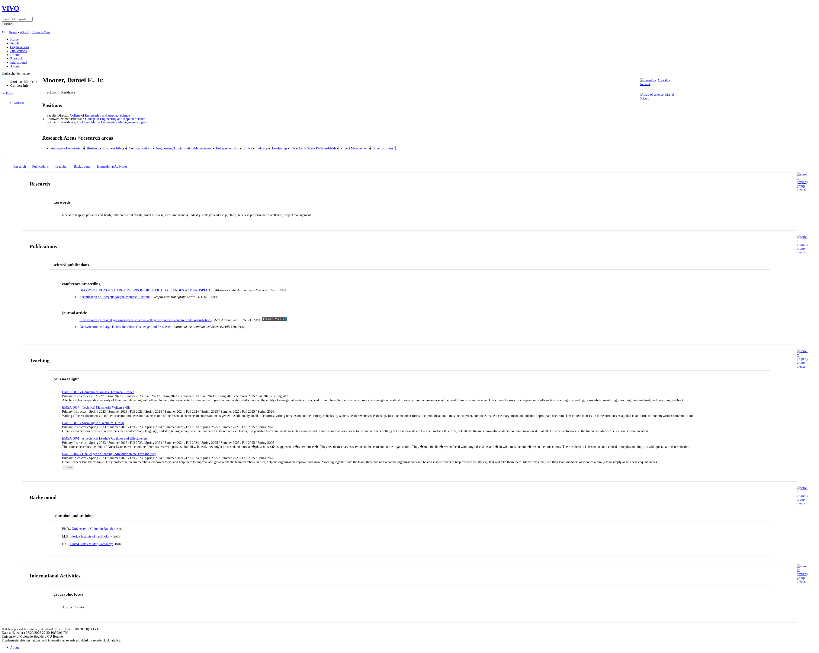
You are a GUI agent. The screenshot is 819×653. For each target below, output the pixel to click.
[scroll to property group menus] (802, 189)
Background (82, 166)
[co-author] (648, 80)
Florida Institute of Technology (91, 536)
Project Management (354, 148)
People (14, 43)
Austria (67, 607)
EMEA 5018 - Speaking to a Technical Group (93, 423)
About (14, 66)
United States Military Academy (91, 544)
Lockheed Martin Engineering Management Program (112, 122)
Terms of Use (63, 629)
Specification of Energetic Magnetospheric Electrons (115, 297)
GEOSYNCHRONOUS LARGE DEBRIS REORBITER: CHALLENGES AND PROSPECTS (146, 290)
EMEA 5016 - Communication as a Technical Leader (98, 392)
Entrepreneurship (227, 148)
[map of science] (652, 94)
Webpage (18, 102)
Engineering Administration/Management (184, 148)
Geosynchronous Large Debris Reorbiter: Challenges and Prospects (125, 327)
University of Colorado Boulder (93, 528)
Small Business (383, 148)
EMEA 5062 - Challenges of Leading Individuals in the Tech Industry (109, 454)
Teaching (61, 166)
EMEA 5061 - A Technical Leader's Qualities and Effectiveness (105, 438)
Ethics (248, 148)
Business (93, 148)
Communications (140, 148)
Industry (261, 148)
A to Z (24, 32)
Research (16, 58)
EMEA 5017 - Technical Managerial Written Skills (96, 407)
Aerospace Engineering (66, 148)
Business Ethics (113, 148)
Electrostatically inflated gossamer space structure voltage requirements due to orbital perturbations (146, 320)
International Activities (112, 166)
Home (13, 32)
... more (68, 467)
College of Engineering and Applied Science (100, 115)
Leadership (279, 148)
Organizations (19, 47)
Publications (18, 51)
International (18, 62)
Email (9, 93)
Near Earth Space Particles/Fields (313, 148)
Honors (15, 55)
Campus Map (41, 32)
